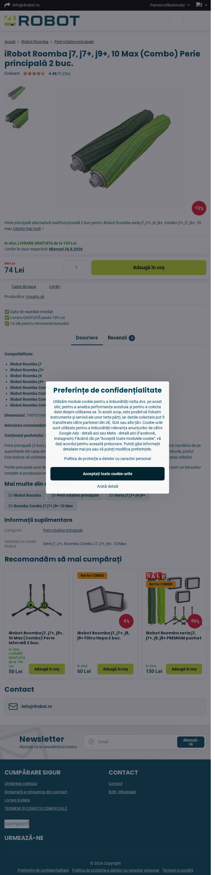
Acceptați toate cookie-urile (107, 473)
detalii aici (90, 433)
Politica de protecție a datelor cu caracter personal (107, 458)
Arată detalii (107, 486)
